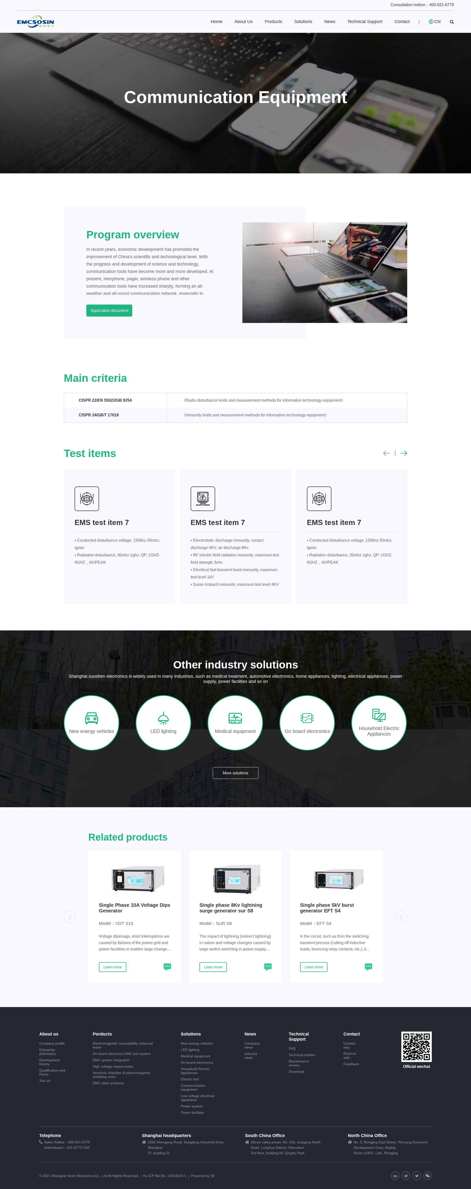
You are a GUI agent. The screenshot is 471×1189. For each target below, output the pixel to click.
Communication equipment (193, 1087)
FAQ (292, 1048)
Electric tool (190, 1079)
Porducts (102, 1034)
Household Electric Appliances (195, 1071)
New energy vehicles (197, 1043)
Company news (252, 1045)
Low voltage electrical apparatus (197, 1098)
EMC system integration (111, 1060)
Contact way (349, 1045)
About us (48, 1034)
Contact (351, 1034)
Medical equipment (195, 1056)
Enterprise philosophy (47, 1052)
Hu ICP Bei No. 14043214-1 (164, 1176)
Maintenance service (299, 1063)
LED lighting (190, 1050)
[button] (386, 453)
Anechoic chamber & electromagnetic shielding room (122, 1075)
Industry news (251, 1056)
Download (296, 1072)
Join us (44, 1081)
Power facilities (192, 1112)
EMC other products (108, 1083)
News (250, 1034)
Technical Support (299, 1037)
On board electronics (197, 1062)
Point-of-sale (350, 1056)
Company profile (52, 1043)
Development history (49, 1062)
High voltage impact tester (113, 1066)
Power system (192, 1106)
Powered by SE (203, 1176)
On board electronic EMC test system (122, 1054)
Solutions (191, 1034)
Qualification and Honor (52, 1072)
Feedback (351, 1064)
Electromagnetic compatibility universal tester (123, 1045)
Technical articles (302, 1055)
